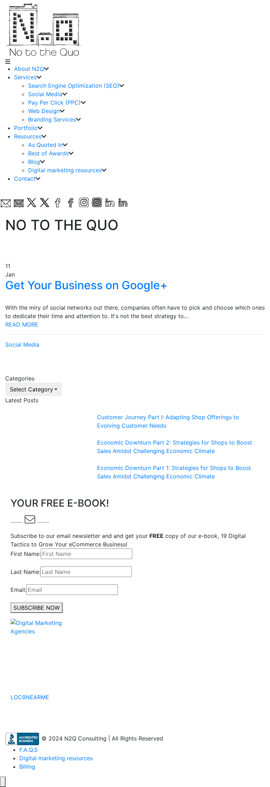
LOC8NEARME (30, 697)
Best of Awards (48, 153)
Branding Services (52, 119)
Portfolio (26, 127)
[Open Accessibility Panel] (3, 781)
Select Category (31, 389)
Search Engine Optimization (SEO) (73, 85)
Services (25, 77)
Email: (18, 589)
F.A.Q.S (28, 749)
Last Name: (25, 571)
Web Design (44, 110)
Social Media (45, 94)
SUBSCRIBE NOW (36, 607)
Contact (25, 178)
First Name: (26, 553)
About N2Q (29, 68)
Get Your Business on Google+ (86, 285)
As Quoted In (45, 144)
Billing (27, 766)
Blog (34, 161)
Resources (27, 136)
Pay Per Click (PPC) (54, 102)
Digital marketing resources (65, 170)
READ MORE (21, 324)
